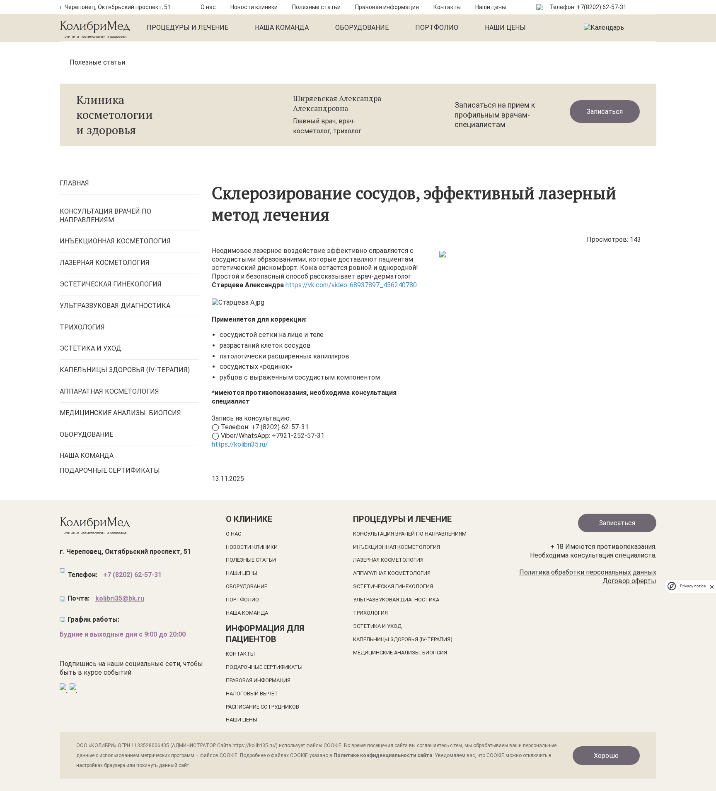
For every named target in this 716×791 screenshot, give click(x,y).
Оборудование (362, 27)
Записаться (605, 111)
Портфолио (436, 27)
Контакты (447, 7)
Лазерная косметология (388, 560)
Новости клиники (254, 7)
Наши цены (490, 7)
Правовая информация (387, 7)
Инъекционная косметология (396, 547)
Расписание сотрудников (262, 707)
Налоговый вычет (252, 693)
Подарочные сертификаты (264, 667)
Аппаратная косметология (392, 573)
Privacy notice (693, 586)
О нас (208, 7)
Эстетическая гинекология (393, 586)
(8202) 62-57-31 (605, 7)
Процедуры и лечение (187, 27)
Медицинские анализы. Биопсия (400, 652)
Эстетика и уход (377, 626)
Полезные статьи (316, 7)
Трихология (370, 613)
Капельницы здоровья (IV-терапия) (402, 639)
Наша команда (282, 27)
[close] (712, 586)
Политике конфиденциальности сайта (383, 755)
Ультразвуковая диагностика (396, 599)
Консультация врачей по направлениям (410, 534)
